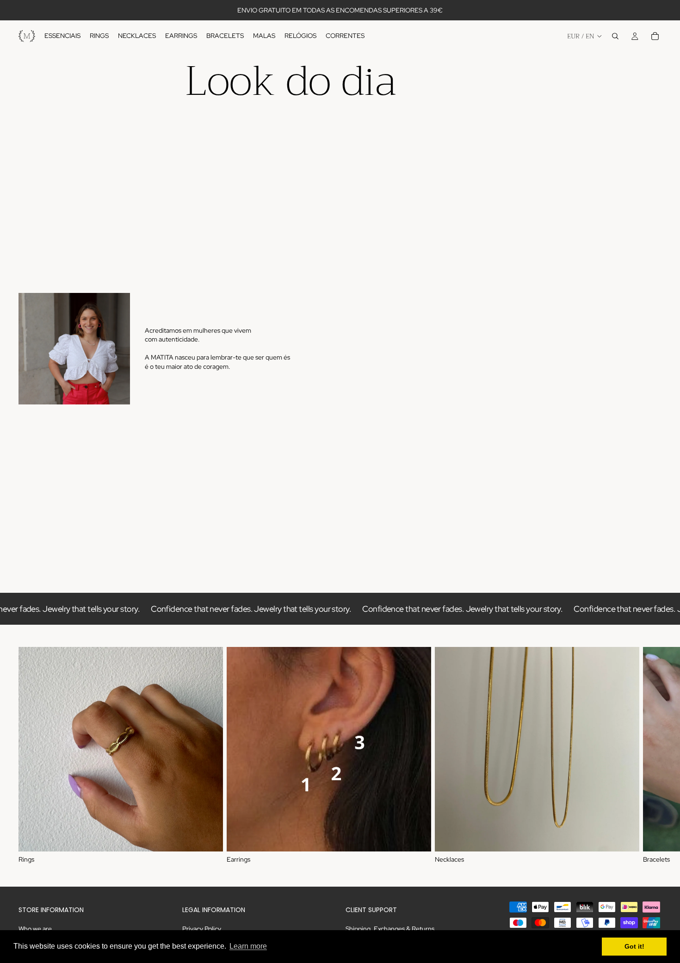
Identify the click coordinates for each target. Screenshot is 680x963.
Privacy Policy (201, 929)
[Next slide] (651, 756)
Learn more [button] (248, 946)
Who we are (35, 929)
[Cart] (655, 36)
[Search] (615, 36)
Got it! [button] (634, 946)
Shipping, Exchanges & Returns (390, 929)
